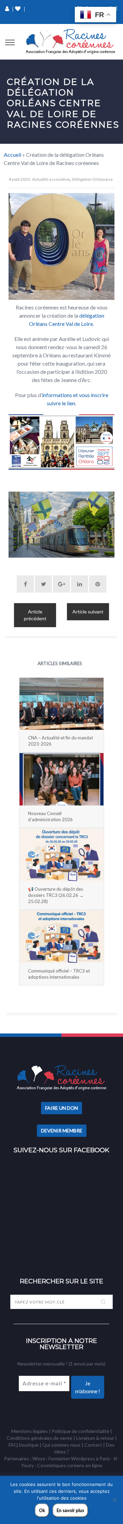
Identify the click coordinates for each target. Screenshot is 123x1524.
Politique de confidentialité (80, 1431)
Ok (42, 1510)
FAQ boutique (24, 1445)
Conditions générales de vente (39, 1438)
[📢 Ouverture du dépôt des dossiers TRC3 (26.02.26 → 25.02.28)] (61, 855)
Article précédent (35, 615)
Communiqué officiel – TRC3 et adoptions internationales (59, 974)
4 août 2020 (19, 179)
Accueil (12, 154)
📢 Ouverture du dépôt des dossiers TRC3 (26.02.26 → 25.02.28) (56, 895)
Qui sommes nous (61, 1445)
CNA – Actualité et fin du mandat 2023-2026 (60, 741)
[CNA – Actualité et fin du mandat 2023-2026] (61, 704)
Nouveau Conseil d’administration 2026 (50, 816)
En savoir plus (70, 1510)
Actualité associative (51, 179)
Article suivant (88, 611)
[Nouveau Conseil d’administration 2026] (61, 779)
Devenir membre (61, 1130)
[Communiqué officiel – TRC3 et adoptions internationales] (61, 937)
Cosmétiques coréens (60, 1465)
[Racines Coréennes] (70, 41)
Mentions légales (29, 1431)
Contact (93, 1445)
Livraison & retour (95, 1438)
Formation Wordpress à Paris (79, 1458)
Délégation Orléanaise (92, 179)
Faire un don (61, 1108)
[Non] (114, 1500)
